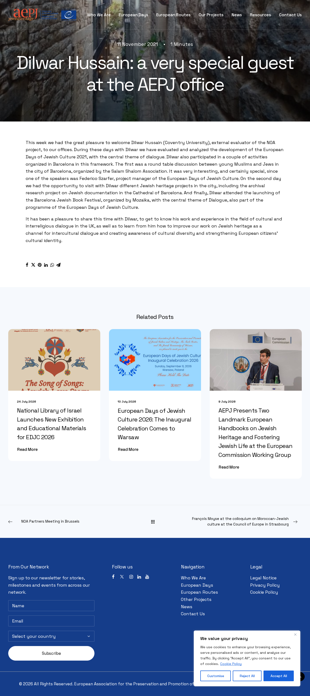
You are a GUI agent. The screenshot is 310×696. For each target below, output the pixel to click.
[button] (54, 359)
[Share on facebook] (27, 265)
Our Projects (211, 14)
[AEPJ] (42, 15)
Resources (260, 14)
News (237, 14)
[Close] (295, 635)
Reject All (247, 676)
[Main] (155, 521)
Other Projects (196, 599)
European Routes (173, 14)
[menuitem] (100, 15)
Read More (27, 449)
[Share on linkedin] (46, 265)
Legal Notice (263, 578)
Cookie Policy (231, 664)
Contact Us (290, 14)
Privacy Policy (265, 585)
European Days (133, 14)
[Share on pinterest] (39, 265)
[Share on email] (58, 265)
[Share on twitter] (33, 265)
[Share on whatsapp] (52, 265)
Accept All (279, 676)
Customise (215, 676)
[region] (247, 658)
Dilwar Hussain (146, 142)
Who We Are (99, 14)
